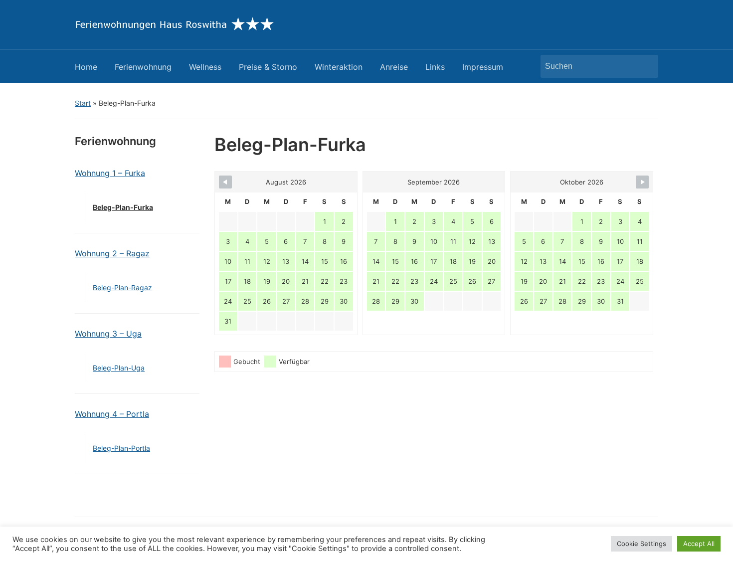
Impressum (482, 67)
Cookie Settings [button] (641, 544)
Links (435, 67)
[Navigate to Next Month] (642, 182)
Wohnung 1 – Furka (110, 173)
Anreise (394, 67)
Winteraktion (339, 67)
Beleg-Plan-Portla (121, 448)
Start (83, 103)
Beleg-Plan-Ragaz (122, 287)
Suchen (645, 66)
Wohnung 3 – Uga (108, 334)
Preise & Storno (268, 67)
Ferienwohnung (143, 67)
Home (86, 67)
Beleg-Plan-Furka (123, 207)
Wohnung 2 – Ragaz (112, 253)
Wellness (205, 67)
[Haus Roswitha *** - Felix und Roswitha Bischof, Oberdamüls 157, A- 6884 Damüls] (174, 24)
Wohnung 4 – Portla (112, 414)
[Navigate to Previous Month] (225, 182)
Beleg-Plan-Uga (119, 368)
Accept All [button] (699, 544)
